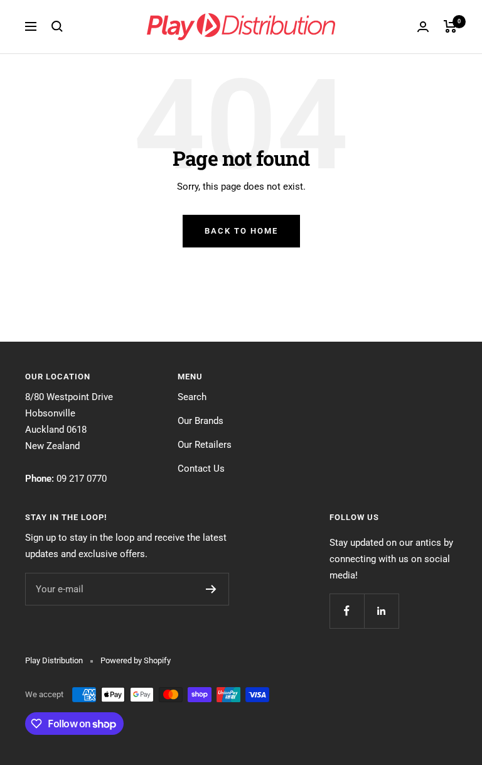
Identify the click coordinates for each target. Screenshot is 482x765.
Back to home (241, 231)
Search (192, 397)
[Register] (211, 589)
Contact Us (201, 468)
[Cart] (450, 26)
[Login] (423, 26)
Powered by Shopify (135, 660)
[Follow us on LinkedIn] (381, 611)
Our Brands (200, 420)
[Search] (57, 26)
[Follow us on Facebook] (346, 611)
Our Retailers (205, 444)
